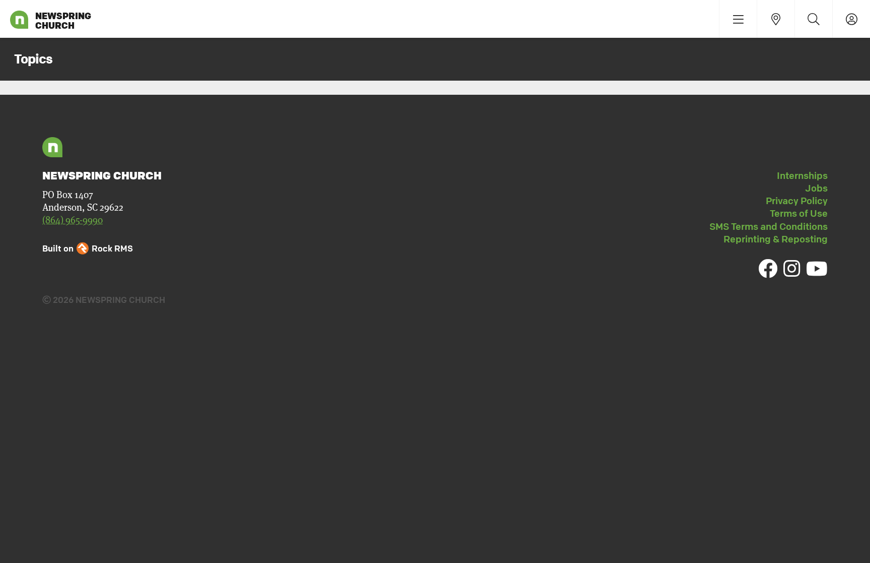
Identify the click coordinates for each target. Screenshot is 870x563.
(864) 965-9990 (72, 220)
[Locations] (775, 19)
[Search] (813, 19)
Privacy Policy (797, 200)
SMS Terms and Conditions (768, 226)
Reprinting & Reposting (775, 238)
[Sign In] (851, 19)
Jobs (816, 188)
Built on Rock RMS (87, 248)
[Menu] (738, 19)
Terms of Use (799, 213)
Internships (802, 175)
